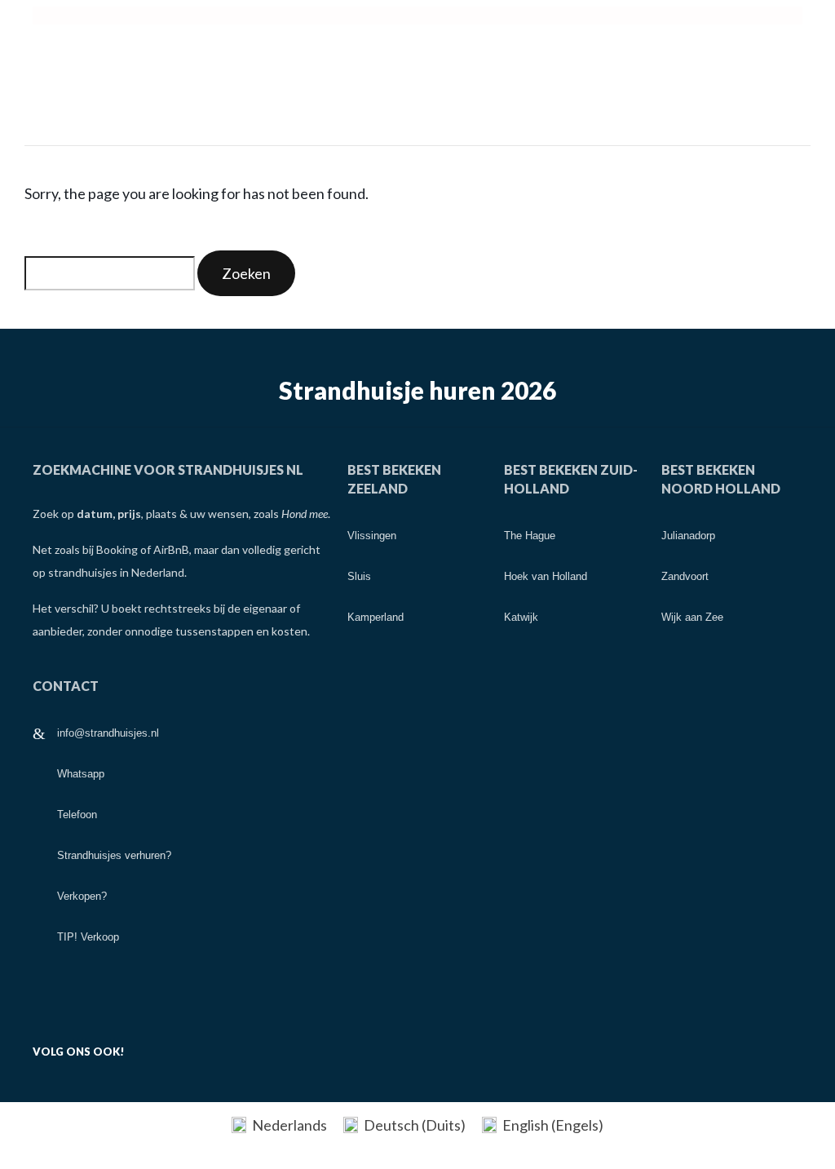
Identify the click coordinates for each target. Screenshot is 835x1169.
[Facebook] (177, 1047)
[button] (417, 15)
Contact (66, 685)
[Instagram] (253, 1047)
